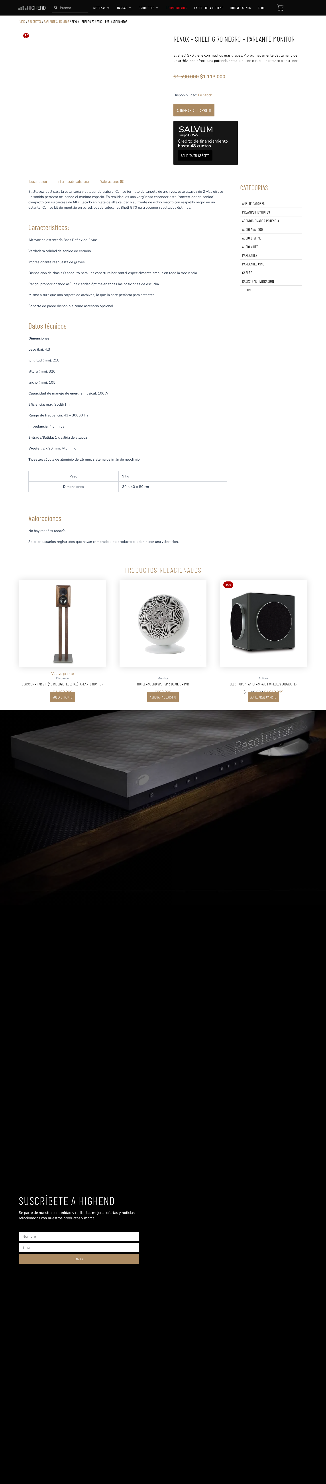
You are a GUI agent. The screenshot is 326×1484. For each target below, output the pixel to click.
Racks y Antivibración (258, 281)
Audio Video (250, 246)
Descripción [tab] (38, 181)
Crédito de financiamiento (203, 143)
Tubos (246, 290)
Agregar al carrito (194, 110)
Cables (247, 272)
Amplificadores (253, 203)
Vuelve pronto (63, 697)
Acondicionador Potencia (260, 220)
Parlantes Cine (253, 264)
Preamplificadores (256, 212)
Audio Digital (251, 238)
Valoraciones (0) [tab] (112, 181)
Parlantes (50, 22)
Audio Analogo (252, 229)
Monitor (64, 22)
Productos (34, 22)
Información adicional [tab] (73, 181)
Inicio (22, 22)
